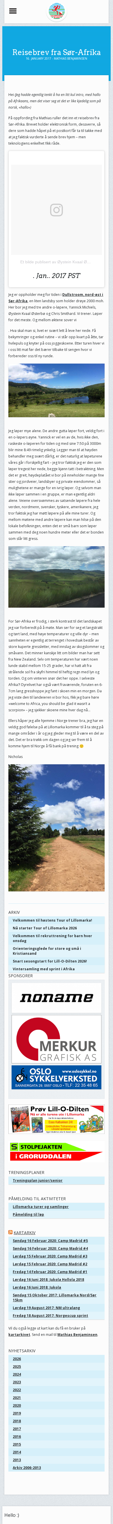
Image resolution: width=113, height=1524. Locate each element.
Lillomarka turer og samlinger (41, 1206)
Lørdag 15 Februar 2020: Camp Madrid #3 (50, 1256)
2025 (17, 1366)
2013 (17, 1459)
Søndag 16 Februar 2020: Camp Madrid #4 (50, 1248)
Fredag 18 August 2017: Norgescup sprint (50, 1315)
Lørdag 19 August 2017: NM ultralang (46, 1307)
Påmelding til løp (28, 1214)
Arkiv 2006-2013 (27, 1467)
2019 (17, 1413)
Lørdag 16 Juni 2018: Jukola (37, 1287)
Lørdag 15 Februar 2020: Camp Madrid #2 (50, 1264)
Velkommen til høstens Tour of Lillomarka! (52, 920)
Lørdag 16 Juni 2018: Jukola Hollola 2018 (48, 1279)
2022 (17, 1389)
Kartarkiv (24, 1232)
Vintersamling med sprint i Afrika (44, 969)
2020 (17, 1405)
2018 (17, 1421)
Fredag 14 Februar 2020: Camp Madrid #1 (50, 1271)
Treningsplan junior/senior (38, 1180)
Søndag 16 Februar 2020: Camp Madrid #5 (50, 1240)
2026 (17, 1358)
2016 (17, 1436)
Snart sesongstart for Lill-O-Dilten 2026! (50, 961)
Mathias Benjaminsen (77, 1334)
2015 (17, 1444)
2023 (17, 1382)
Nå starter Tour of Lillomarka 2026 (45, 928)
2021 (17, 1397)
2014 (17, 1452)
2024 (17, 1374)
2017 (17, 1428)
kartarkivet (19, 1334)
